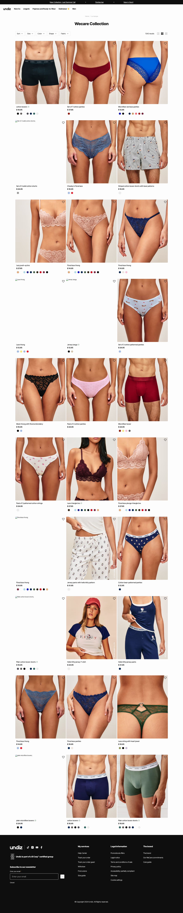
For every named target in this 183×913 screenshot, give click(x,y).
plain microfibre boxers (25, 820)
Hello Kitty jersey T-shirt (76, 662)
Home (87, 16)
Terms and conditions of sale (121, 862)
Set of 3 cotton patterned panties (131, 345)
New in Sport (128, 2)
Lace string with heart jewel (128, 741)
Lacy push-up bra (23, 265)
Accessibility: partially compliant (122, 871)
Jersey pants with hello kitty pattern (81, 583)
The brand (147, 853)
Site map (114, 875)
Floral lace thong (73, 265)
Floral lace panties (74, 741)
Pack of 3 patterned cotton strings (29, 503)
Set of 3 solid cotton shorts (26, 186)
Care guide (147, 862)
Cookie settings (116, 880)
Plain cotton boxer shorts (26, 662)
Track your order (84, 857)
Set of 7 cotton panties (76, 107)
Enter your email (15, 871)
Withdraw (81, 866)
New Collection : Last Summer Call (62, 2)
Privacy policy (116, 866)
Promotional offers (118, 853)
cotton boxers (22, 107)
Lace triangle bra (73, 503)
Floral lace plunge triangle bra (129, 503)
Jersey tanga (72, 345)
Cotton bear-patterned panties (130, 583)
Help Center (82, 853)
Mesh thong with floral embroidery (29, 424)
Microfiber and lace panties (128, 107)
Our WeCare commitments (153, 857)
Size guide (82, 875)
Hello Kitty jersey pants (127, 662)
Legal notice (115, 857)
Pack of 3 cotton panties (76, 424)
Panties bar (99, 2)
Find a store (82, 871)
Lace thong (20, 345)
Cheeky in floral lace (75, 186)
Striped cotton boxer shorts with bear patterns (136, 186)
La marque (94, 16)
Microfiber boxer (124, 424)
